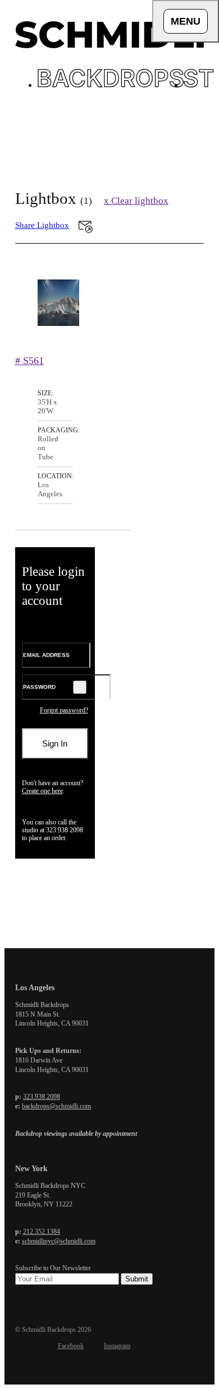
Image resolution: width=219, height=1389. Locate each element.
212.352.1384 (41, 1232)
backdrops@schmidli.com (56, 1106)
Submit (136, 1279)
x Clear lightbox (136, 200)
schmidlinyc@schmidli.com (58, 1241)
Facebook (71, 1346)
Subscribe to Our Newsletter (53, 1268)
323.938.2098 (41, 1097)
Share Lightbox (42, 225)
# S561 (29, 360)
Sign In (54, 743)
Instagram (117, 1346)
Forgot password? (64, 710)
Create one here (42, 791)
